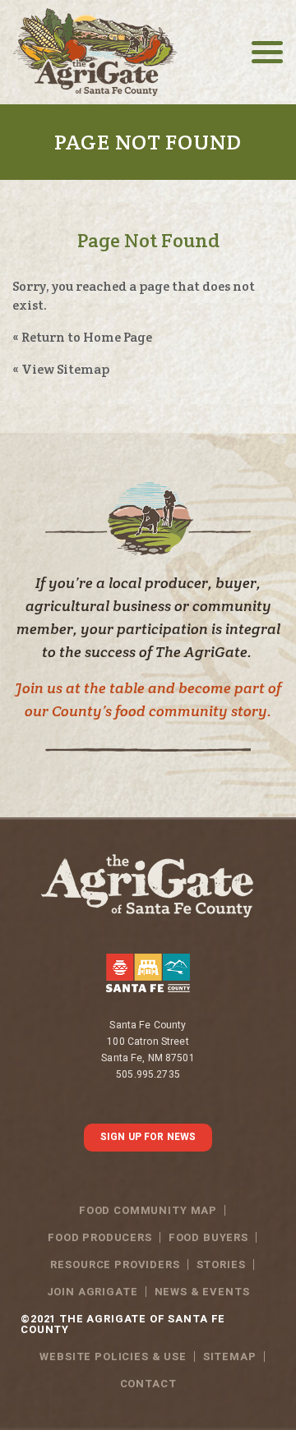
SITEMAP (230, 1356)
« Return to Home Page (82, 337)
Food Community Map (148, 1210)
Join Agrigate (92, 1291)
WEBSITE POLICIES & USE (112, 1356)
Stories (221, 1264)
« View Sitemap (60, 369)
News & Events (202, 1291)
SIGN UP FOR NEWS (148, 1136)
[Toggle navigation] (267, 52)
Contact (148, 1383)
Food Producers (100, 1237)
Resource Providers (114, 1264)
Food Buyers (208, 1237)
